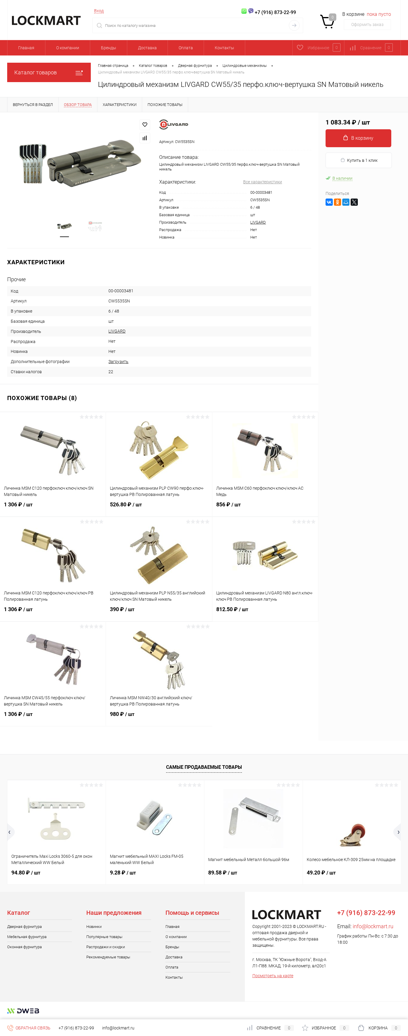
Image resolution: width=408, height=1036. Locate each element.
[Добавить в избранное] (144, 124)
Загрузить (118, 361)
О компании (67, 47)
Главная (26, 47)
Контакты (224, 47)
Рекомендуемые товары (108, 957)
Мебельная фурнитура (27, 936)
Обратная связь (32, 1028)
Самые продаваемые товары (204, 767)
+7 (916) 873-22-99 (76, 1028)
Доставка (147, 47)
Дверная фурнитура (24, 926)
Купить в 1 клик (362, 160)
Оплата (186, 47)
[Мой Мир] (345, 202)
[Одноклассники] (337, 202)
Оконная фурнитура (24, 947)
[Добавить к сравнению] (144, 138)
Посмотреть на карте (272, 975)
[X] (354, 202)
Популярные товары (104, 936)
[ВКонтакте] (329, 202)
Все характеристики (262, 181)
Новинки (94, 926)
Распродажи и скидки (105, 947)
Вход (99, 10)
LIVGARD (258, 222)
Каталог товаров (35, 72)
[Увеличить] (79, 163)
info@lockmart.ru (373, 926)
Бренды (108, 47)
